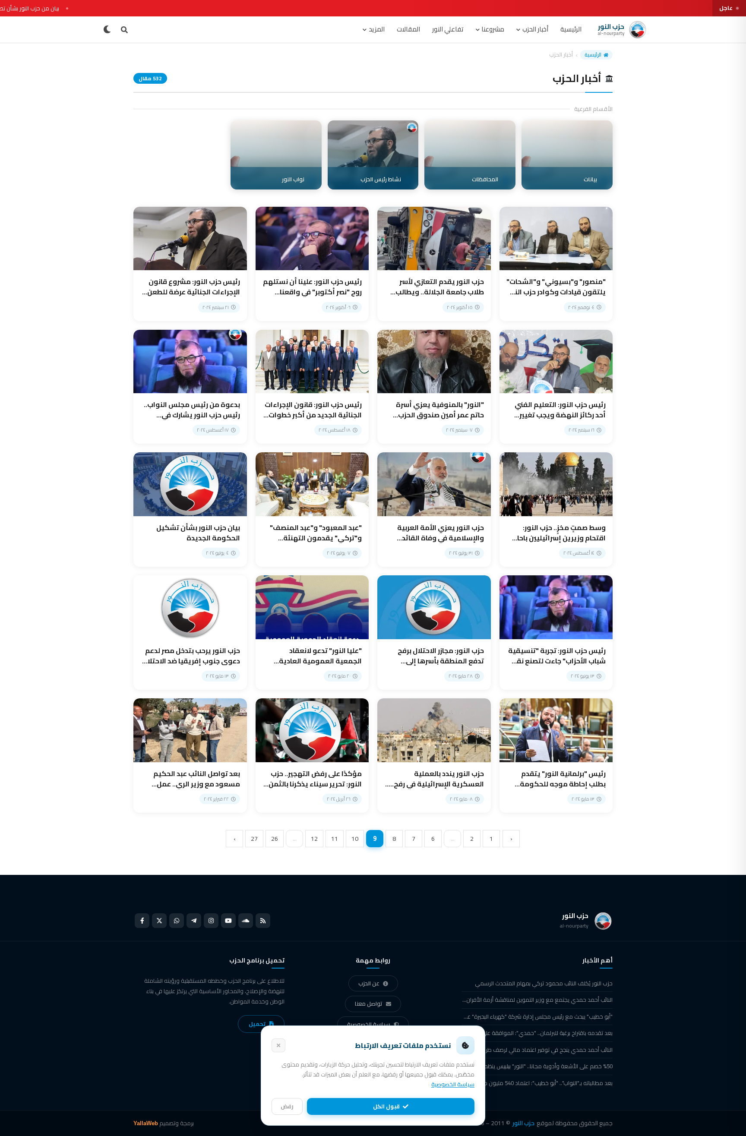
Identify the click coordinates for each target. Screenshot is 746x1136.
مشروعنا (492, 29)
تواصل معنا (368, 1003)
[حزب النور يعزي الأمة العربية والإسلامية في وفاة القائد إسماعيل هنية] (434, 509)
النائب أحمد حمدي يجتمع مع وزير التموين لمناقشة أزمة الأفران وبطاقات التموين (537, 999)
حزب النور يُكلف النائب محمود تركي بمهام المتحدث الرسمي (544, 983)
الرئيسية (571, 29)
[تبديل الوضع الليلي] (107, 30)
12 (314, 838)
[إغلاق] (278, 1045)
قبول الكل (386, 1106)
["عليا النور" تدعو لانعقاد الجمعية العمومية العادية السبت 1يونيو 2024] (312, 632)
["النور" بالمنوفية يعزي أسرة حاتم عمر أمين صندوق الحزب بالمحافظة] (434, 387)
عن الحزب (368, 983)
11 (334, 838)
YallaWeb (145, 1123)
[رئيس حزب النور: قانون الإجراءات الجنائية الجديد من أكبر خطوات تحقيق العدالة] (312, 387)
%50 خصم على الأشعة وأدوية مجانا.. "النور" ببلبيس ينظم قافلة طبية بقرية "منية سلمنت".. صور (537, 1066)
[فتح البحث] (124, 30)
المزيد (377, 29)
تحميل (257, 1024)
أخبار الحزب (535, 29)
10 (354, 838)
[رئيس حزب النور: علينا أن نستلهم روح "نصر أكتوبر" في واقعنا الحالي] (312, 264)
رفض (287, 1106)
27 (254, 838)
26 (274, 838)
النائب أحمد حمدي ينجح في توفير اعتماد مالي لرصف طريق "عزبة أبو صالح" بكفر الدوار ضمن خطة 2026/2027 (537, 1049)
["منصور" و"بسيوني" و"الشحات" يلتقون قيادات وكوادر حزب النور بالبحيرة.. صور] (556, 264)
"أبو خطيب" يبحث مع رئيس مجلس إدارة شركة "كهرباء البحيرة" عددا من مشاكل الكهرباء (537, 1016)
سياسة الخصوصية (368, 1024)
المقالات (408, 29)
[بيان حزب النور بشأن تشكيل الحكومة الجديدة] (190, 509)
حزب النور (523, 1123)
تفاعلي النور (448, 29)
